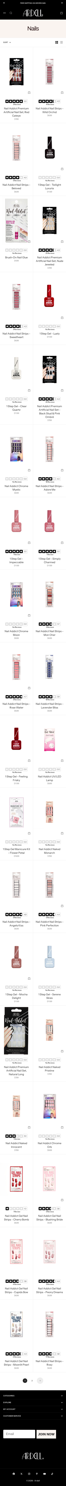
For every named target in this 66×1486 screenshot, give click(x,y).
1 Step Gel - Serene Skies (49, 997)
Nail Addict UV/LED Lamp (49, 779)
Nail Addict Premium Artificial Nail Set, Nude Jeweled (49, 261)
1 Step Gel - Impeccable (16, 561)
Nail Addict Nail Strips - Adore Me (49, 488)
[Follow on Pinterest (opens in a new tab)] (37, 1474)
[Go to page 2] (40, 1380)
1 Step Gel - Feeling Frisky (16, 779)
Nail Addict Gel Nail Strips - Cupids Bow (16, 1291)
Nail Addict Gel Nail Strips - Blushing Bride (49, 1218)
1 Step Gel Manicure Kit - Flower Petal (16, 851)
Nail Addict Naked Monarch (49, 851)
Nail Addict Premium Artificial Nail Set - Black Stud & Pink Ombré (49, 412)
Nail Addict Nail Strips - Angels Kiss (16, 924)
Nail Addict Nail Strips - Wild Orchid (49, 111)
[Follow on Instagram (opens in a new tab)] (29, 1474)
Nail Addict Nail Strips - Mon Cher (49, 633)
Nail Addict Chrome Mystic (16, 488)
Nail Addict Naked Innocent (16, 1145)
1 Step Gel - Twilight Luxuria (49, 187)
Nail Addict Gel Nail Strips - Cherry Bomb (16, 1218)
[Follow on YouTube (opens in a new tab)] (44, 1474)
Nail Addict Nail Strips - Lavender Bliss (49, 706)
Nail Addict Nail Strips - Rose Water (16, 706)
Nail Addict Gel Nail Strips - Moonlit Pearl (16, 1363)
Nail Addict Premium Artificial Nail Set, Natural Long (16, 1071)
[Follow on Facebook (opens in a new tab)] (13, 1474)
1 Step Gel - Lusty (50, 334)
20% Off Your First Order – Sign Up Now (33, 3)
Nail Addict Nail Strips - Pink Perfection (49, 924)
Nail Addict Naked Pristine (49, 1069)
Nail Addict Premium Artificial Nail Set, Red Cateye (16, 112)
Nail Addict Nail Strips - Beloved (16, 187)
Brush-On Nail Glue (16, 257)
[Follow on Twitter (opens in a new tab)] (21, 1474)
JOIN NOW (46, 1434)
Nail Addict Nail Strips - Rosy (49, 1363)
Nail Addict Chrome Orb (49, 1145)
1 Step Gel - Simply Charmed (50, 561)
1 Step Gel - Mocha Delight (16, 997)
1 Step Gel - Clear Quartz (16, 408)
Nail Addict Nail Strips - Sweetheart (16, 336)
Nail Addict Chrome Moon (16, 633)
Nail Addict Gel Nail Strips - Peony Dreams (49, 1291)
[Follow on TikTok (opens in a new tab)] (52, 1474)
